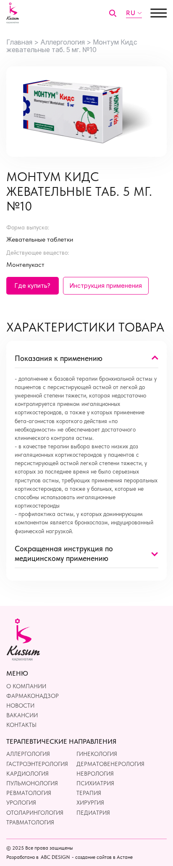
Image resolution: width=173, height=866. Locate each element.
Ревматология (28, 793)
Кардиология (27, 773)
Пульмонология (32, 783)
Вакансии (22, 715)
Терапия (88, 793)
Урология (21, 802)
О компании (26, 686)
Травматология (30, 822)
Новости (20, 705)
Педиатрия (93, 812)
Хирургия (90, 802)
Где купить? (32, 285)
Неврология (95, 773)
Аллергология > (65, 42)
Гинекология (96, 753)
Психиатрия (95, 783)
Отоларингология (34, 812)
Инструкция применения (106, 285)
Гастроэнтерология (37, 764)
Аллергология (28, 753)
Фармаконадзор (32, 695)
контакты (21, 724)
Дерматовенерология (110, 764)
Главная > (22, 42)
